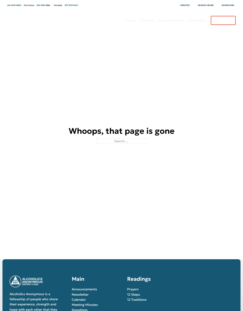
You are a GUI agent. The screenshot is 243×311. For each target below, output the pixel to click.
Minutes (185, 5)
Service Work (206, 5)
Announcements (171, 20)
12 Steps (133, 294)
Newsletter (80, 294)
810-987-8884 (43, 5)
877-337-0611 (71, 5)
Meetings (223, 20)
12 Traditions (137, 300)
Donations (228, 5)
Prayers (130, 20)
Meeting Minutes (85, 305)
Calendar (147, 20)
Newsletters (197, 20)
